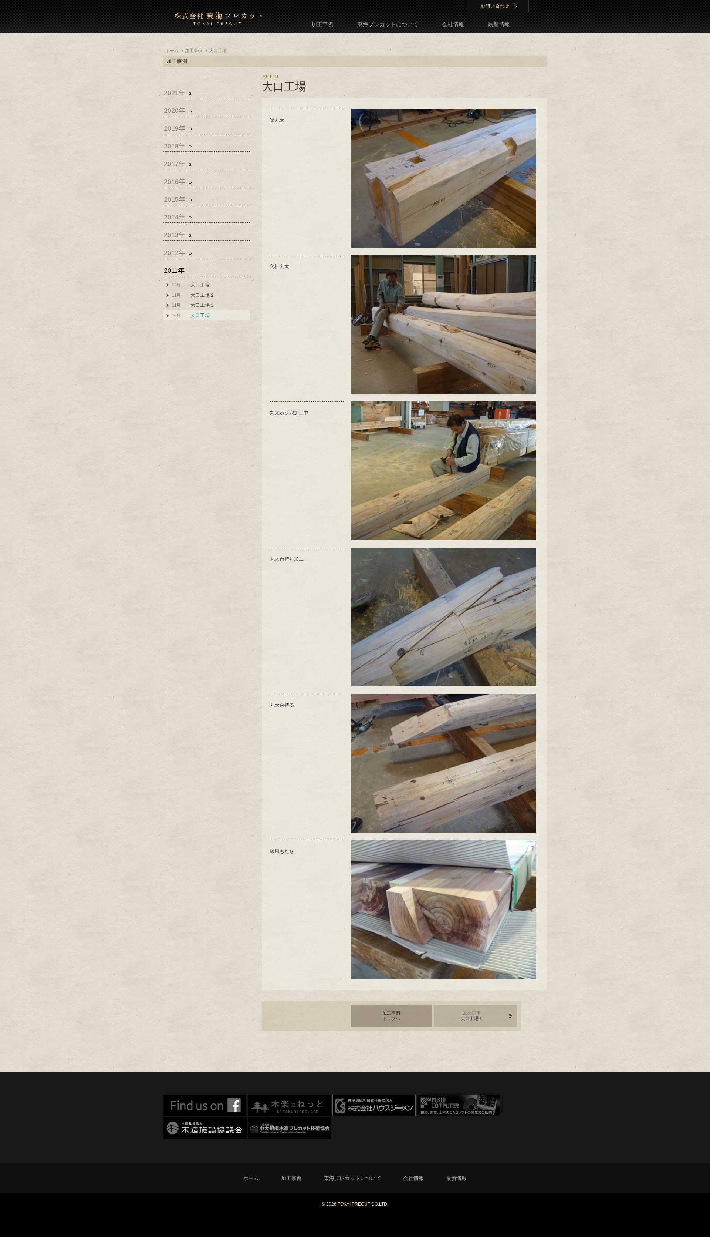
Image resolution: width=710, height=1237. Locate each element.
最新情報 (499, 24)
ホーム (251, 1178)
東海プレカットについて (387, 24)
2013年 (174, 235)
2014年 (174, 217)
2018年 (174, 146)
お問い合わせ (495, 6)
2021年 (174, 93)
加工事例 (322, 24)
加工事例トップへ (391, 1016)
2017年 (174, 164)
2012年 (174, 252)
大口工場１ (472, 1016)
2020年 (174, 110)
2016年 (174, 181)
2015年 (174, 199)
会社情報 (453, 24)
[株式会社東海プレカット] (218, 18)
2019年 (174, 128)
